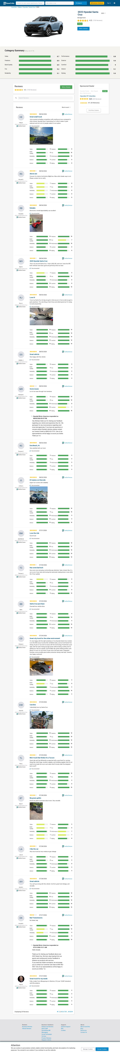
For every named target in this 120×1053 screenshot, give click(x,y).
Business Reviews (27, 1026)
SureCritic (14, 7)
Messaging (45, 1032)
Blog (82, 1028)
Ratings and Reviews (47, 1026)
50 (70, 1012)
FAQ (62, 1028)
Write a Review (83, 28)
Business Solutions (97, 3)
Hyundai (25, 7)
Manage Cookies (88, 1049)
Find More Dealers (94, 110)
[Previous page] (57, 1012)
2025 (102, 13)
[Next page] (72, 1012)
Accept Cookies (102, 1049)
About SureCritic (85, 1026)
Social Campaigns (47, 1034)
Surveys (44, 1036)
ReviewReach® (46, 1030)
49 (69, 1012)
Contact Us (84, 1032)
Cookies (63, 1030)
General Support (65, 1026)
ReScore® (45, 1028)
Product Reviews (46, 1038)
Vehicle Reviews (26, 1028)
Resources (84, 1030)
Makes (20, 7)
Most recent (65, 107)
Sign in (109, 3)
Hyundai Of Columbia (87, 96)
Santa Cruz (32, 7)
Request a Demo (46, 1040)
